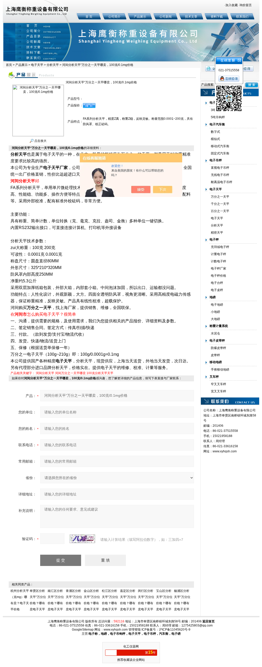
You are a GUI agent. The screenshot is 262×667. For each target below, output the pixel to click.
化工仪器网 (131, 646)
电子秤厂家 (218, 268)
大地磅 (215, 319)
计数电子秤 (218, 261)
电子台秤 (217, 283)
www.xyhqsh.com (225, 451)
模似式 (215, 139)
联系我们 (242, 16)
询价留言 (245, 5)
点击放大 (40, 141)
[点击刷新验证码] (82, 538)
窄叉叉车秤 (218, 384)
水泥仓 (215, 333)
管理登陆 (134, 629)
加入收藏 (231, 5)
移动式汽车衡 (220, 146)
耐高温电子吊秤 (221, 182)
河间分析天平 (45, 373)
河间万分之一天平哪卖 (70, 373)
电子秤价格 (218, 275)
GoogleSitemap (83, 629)
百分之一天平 (220, 211)
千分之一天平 (220, 204)
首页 (9, 65)
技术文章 (191, 16)
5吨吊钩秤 (218, 117)
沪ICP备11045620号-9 (174, 629)
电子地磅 (217, 304)
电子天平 (37, 65)
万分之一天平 (220, 196)
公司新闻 (165, 16)
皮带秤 (215, 355)
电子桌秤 (217, 290)
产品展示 (140, 16)
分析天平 (53, 65)
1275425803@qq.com (197, 625)
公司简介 (114, 16)
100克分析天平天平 (99, 373)
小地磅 (215, 312)
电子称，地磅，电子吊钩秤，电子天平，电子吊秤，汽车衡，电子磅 (135, 633)
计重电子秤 (218, 254)
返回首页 (208, 621)
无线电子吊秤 (220, 175)
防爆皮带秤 (218, 348)
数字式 (215, 132)
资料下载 (217, 16)
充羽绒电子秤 (220, 247)
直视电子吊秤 (220, 168)
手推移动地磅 (220, 369)
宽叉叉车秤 (218, 391)
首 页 (88, 16)
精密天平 (217, 232)
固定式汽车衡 (220, 153)
